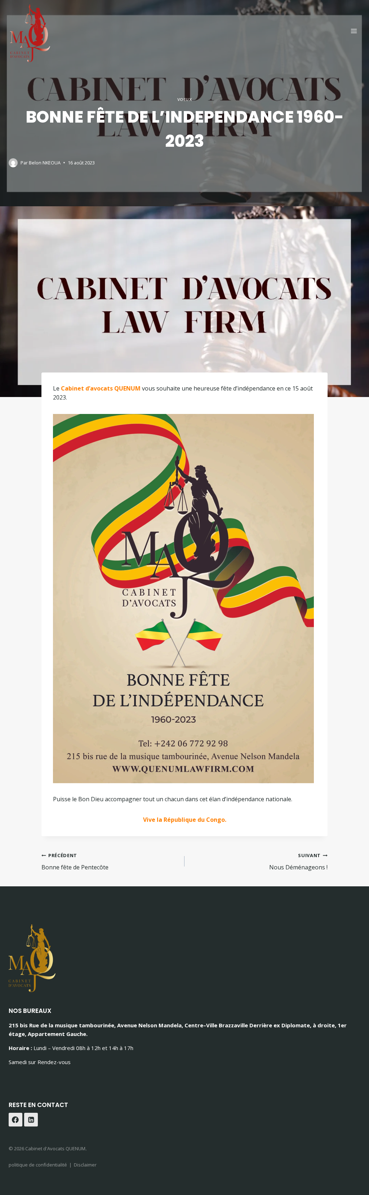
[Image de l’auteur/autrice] (13, 162)
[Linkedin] (31, 1119)
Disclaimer (85, 1164)
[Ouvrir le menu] (353, 30)
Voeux (184, 99)
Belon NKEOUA (45, 162)
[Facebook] (15, 1119)
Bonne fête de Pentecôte (74, 861)
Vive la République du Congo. (184, 820)
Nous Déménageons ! (298, 861)
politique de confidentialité (38, 1164)
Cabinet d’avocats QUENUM (101, 388)
